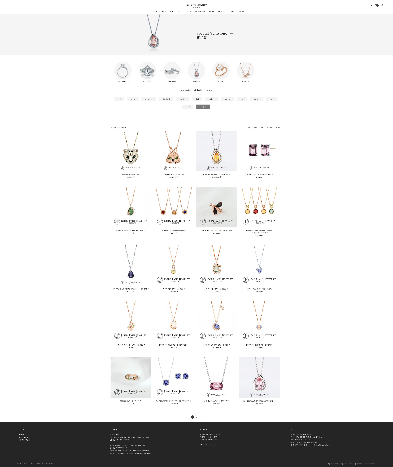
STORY (211, 11)
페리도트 (212, 99)
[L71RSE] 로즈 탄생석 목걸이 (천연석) (174, 230)
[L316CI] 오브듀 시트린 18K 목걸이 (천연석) (216, 174)
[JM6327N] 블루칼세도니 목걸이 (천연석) (259, 345)
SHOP (164, 11)
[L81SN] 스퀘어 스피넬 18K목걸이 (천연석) (216, 401)
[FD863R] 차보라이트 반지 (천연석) (131, 401)
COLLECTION (175, 11)
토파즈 (271, 99)
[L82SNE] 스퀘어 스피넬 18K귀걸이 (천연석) (259, 174)
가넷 (119, 99)
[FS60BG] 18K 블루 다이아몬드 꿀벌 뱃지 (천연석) (216, 230)
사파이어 (228, 99)
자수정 (133, 99)
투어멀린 (256, 99)
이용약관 (21, 434)
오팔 (242, 99)
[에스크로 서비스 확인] (329, 464)
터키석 (187, 107)
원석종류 (198, 90)
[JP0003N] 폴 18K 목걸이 (130, 174)
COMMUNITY (200, 11)
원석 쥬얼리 (186, 90)
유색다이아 (166, 99)
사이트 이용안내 (24, 437)
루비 (197, 99)
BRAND (155, 11)
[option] (123, 72)
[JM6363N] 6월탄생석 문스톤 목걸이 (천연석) (173, 345)
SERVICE (188, 11)
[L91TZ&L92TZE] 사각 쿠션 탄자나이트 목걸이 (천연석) (173, 401)
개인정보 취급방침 (24, 440)
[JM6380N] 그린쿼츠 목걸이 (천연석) (216, 289)
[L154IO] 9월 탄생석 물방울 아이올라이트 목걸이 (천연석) (131, 289)
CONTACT (222, 11)
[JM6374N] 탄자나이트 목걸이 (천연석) (259, 289)
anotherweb (49, 463)
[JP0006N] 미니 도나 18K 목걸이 (173, 174)
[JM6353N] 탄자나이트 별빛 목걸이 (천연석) (216, 345)
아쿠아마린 (148, 99)
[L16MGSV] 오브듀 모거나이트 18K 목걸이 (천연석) (259, 401)
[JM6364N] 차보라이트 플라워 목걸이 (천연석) (130, 345)
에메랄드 (183, 99)
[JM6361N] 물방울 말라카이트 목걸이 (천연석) (130, 230)
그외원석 (208, 90)
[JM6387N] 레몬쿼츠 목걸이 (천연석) (173, 289)
